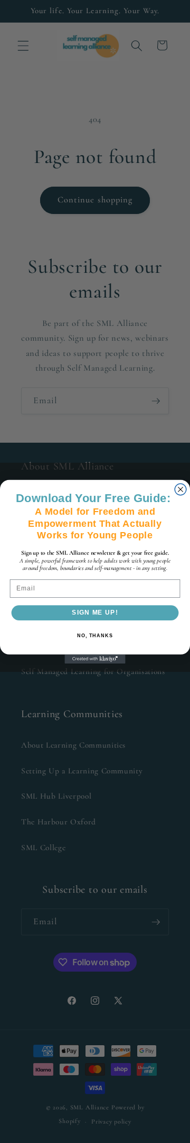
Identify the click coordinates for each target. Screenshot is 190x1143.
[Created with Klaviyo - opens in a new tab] (94, 658)
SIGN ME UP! (95, 612)
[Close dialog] (180, 489)
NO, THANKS (95, 635)
